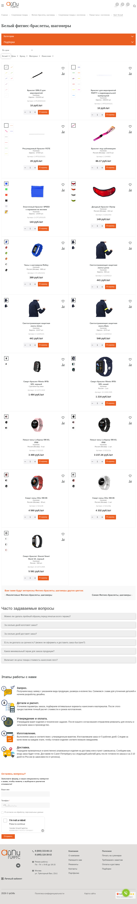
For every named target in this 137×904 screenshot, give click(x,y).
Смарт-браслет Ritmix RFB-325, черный (36, 382)
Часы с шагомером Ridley (36, 265)
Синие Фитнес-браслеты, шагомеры (111, 595)
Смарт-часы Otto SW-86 (36, 498)
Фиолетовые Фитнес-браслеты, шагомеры (29, 595)
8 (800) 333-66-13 (43, 851)
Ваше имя (5, 790)
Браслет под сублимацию (103, 148)
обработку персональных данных (29, 812)
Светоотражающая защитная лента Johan (36, 324)
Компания (73, 851)
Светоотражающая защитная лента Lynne (103, 266)
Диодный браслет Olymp (103, 207)
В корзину (43, 112)
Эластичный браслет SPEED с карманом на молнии (36, 208)
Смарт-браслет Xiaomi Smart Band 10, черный (36, 557)
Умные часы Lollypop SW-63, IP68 (36, 441)
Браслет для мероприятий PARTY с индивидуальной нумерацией (103, 93)
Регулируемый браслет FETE (36, 148)
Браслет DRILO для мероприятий (36, 91)
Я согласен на (23, 812)
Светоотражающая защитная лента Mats (103, 324)
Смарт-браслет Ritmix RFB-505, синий (103, 382)
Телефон (5, 801)
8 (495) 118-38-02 (43, 855)
